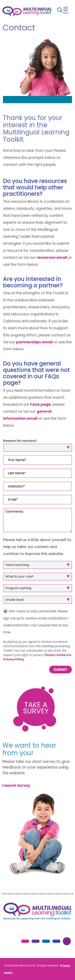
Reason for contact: (20, 441)
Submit (60, 669)
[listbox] (37, 447)
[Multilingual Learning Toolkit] (27, 11)
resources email (52, 257)
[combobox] (37, 565)
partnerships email (34, 341)
